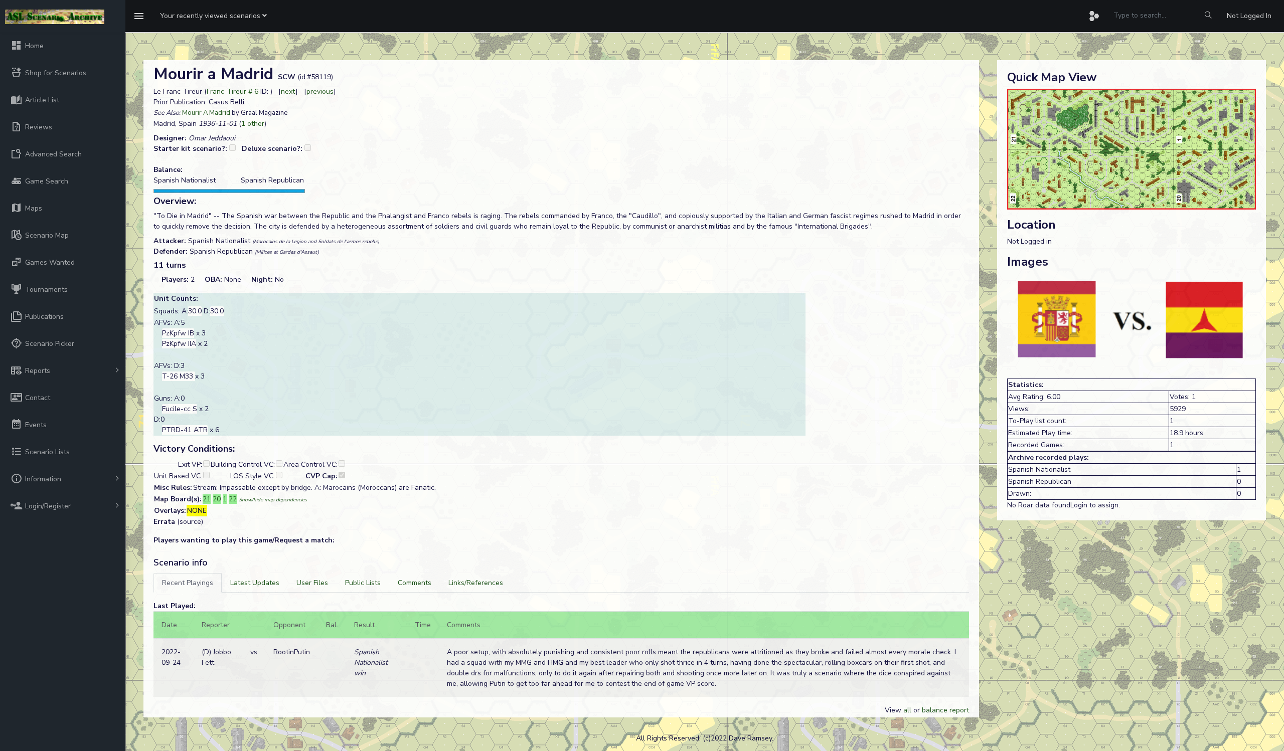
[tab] (187, 583)
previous (320, 91)
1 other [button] (252, 123)
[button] (213, 16)
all (907, 710)
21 (207, 499)
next (288, 91)
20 (217, 499)
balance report (945, 710)
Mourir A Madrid (206, 112)
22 (233, 499)
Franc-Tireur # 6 (232, 91)
